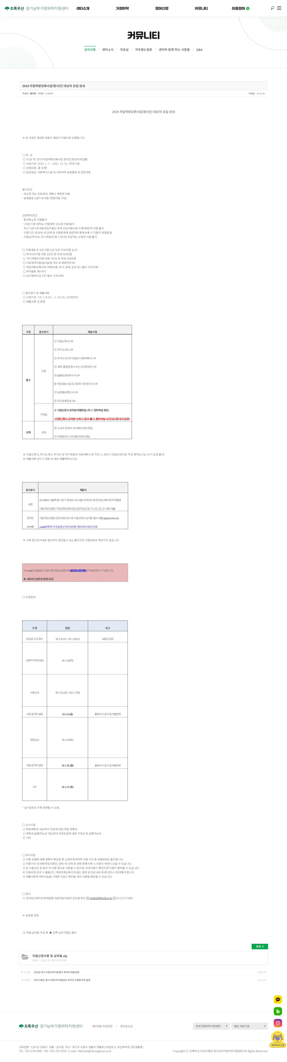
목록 (258, 946)
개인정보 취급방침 (102, 1026)
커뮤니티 (201, 8)
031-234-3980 (33, 1051)
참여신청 (161, 8)
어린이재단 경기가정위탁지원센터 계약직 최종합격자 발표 (62, 980)
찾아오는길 (126, 1026)
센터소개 (82, 8)
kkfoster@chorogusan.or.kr (94, 1051)
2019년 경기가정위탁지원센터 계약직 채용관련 (56, 972)
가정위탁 (122, 8)
